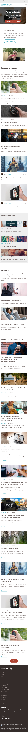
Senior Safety (4, 687)
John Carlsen (4, 95)
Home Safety (4, 691)
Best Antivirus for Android (8, 246)
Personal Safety (4, 701)
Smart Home (4, 695)
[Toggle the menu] (26, 4)
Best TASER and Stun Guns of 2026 (11, 207)
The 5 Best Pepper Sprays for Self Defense (12, 98)
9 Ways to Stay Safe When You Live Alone (12, 324)
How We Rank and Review (17, 724)
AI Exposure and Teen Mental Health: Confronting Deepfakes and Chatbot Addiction (12, 418)
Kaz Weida (4, 297)
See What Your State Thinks (13, 21)
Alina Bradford (4, 512)
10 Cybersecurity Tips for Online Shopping (13, 259)
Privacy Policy (23, 715)
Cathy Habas (5, 144)
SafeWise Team (4, 392)
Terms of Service (4, 724)
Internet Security (5, 689)
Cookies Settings (3, 716)
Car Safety (3, 697)
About (2, 672)
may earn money (7, 0)
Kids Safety (3, 685)
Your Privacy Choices (6, 725)
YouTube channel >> (16, 1)
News (2, 678)
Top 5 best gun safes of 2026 (9, 122)
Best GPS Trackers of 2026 (9, 548)
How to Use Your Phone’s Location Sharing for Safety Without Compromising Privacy (11, 359)
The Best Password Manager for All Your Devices (11, 232)
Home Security (4, 684)
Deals (2, 679)
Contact (3, 674)
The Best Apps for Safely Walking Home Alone (10, 147)
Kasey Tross (3, 228)
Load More (14, 661)
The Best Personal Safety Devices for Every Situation (11, 179)
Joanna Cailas (4, 364)
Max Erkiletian (4, 423)
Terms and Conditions (15, 715)
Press (2, 676)
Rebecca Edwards (4, 256)
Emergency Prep (5, 703)
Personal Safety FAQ (10, 41)
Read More (4, 460)
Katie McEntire (5, 119)
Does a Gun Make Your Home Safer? (11, 300)
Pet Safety (3, 699)
